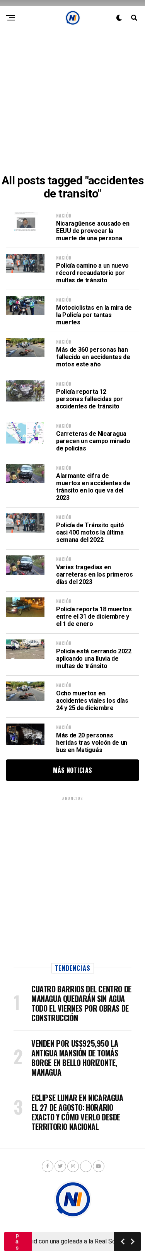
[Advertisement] (72, 101)
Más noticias (72, 770)
